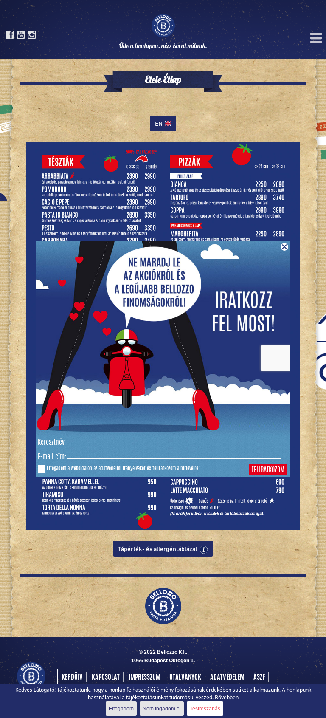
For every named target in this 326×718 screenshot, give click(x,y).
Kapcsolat (106, 677)
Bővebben (227, 697)
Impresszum (144, 677)
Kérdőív (72, 677)
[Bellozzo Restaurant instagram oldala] (32, 37)
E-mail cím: (52, 457)
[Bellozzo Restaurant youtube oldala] (21, 37)
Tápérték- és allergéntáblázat (157, 548)
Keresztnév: (52, 442)
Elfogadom (121, 709)
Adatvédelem (227, 677)
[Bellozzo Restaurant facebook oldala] (10, 37)
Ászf (259, 677)
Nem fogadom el (162, 709)
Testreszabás (205, 709)
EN (159, 123)
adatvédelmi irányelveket (122, 468)
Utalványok (185, 677)
